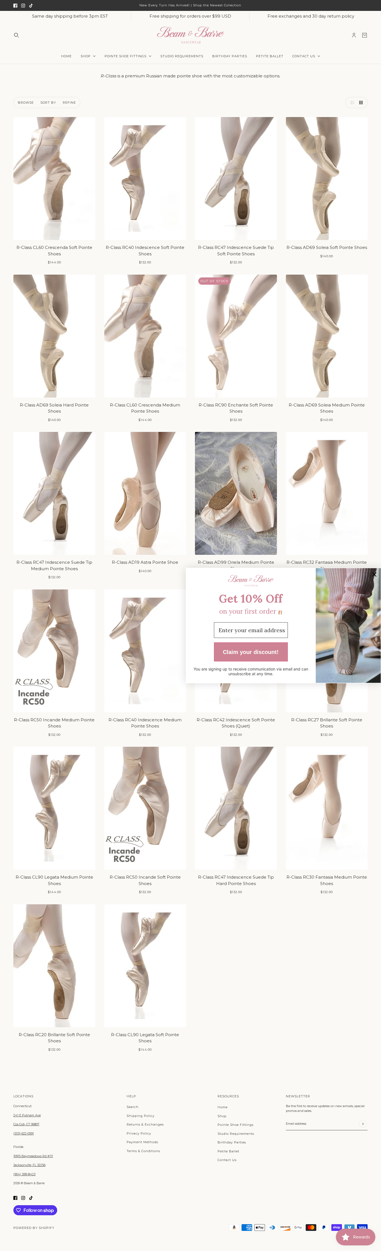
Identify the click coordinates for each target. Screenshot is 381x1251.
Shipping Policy (141, 1116)
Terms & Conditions (143, 1151)
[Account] (354, 35)
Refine (69, 102)
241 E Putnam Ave (27, 1115)
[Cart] (364, 35)
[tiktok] (31, 5)
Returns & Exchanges (145, 1124)
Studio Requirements (236, 1134)
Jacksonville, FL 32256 (29, 1165)
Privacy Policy (139, 1133)
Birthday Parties (232, 1142)
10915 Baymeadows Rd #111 (33, 1156)
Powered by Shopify (33, 1228)
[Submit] (362, 1124)
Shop (222, 1116)
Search (133, 1107)
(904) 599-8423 (24, 1174)
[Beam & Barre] (190, 35)
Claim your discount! (251, 652)
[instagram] (23, 5)
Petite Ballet (228, 1151)
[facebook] (15, 5)
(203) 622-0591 (23, 1133)
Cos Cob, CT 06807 (26, 1124)
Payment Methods (142, 1142)
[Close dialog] (374, 574)
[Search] (16, 35)
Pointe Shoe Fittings (236, 1125)
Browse (26, 102)
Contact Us (227, 1160)
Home (223, 1107)
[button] (350, 102)
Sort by (48, 102)
